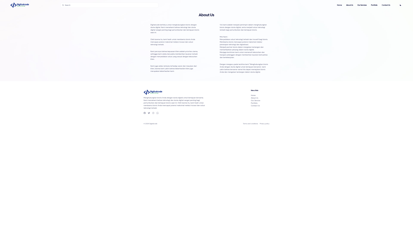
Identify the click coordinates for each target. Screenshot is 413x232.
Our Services (362, 5)
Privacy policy (264, 124)
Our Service (255, 100)
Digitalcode (153, 124)
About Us (349, 5)
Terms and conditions (250, 124)
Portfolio (374, 5)
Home (339, 5)
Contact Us (386, 5)
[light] (400, 5)
